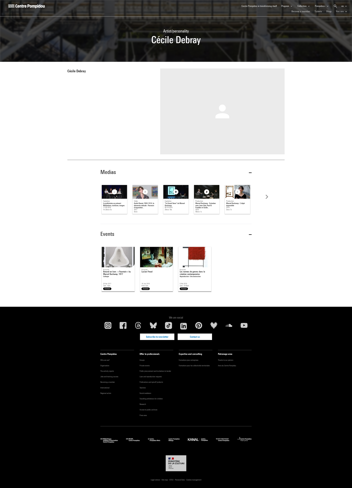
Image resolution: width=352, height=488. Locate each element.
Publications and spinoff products (151, 382)
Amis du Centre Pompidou (227, 365)
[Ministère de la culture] (176, 463)
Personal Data (180, 480)
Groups (142, 360)
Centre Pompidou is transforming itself (260, 5)
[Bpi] (111, 442)
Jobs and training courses (109, 376)
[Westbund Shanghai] (224, 442)
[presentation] (266, 197)
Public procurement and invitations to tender (155, 371)
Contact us (195, 336)
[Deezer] (213, 326)
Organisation (104, 365)
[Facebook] (123, 326)
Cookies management (193, 480)
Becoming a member (107, 382)
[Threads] (138, 326)
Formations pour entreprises (188, 360)
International (104, 388)
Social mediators (145, 393)
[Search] (335, 6)
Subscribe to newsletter (157, 336)
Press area (143, 415)
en (342, 6)
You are (340, 11)
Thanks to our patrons (225, 360)
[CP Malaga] (176, 442)
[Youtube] (244, 326)
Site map (165, 480)
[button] (176, 172)
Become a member (302, 11)
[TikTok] (168, 326)
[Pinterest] (198, 326)
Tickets (318, 11)
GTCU (171, 480)
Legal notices (155, 480)
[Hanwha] (244, 442)
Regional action (105, 393)
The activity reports (107, 371)
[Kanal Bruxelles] (200, 442)
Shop (330, 11)
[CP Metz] (156, 442)
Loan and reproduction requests (151, 376)
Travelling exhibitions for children (151, 399)
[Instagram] (108, 326)
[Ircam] (135, 442)
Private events (145, 365)
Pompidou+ (320, 6)
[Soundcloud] (229, 326)
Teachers (143, 388)
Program (285, 6)
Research (143, 404)
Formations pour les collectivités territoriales (194, 365)
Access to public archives (148, 410)
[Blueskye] (153, 326)
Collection (302, 6)
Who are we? (105, 360)
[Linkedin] (183, 326)
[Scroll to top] (345, 481)
